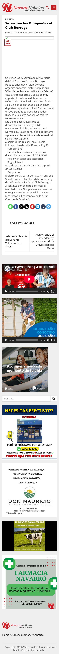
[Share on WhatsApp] (10, 206)
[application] (29, 279)
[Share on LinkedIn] (37, 206)
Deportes (9, 19)
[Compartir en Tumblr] (43, 206)
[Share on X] (21, 206)
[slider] (27, 340)
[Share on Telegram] (48, 206)
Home (5, 635)
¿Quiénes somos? (21, 635)
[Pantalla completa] (53, 291)
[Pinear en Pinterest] (32, 206)
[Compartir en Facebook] (15, 206)
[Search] (47, 8)
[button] (53, 7)
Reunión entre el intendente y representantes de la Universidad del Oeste (42, 241)
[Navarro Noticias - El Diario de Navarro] (23, 7)
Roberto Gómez (43, 32)
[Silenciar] (48, 291)
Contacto (38, 635)
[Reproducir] (6, 291)
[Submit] (54, 398)
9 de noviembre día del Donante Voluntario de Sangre (16, 241)
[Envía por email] (26, 206)
